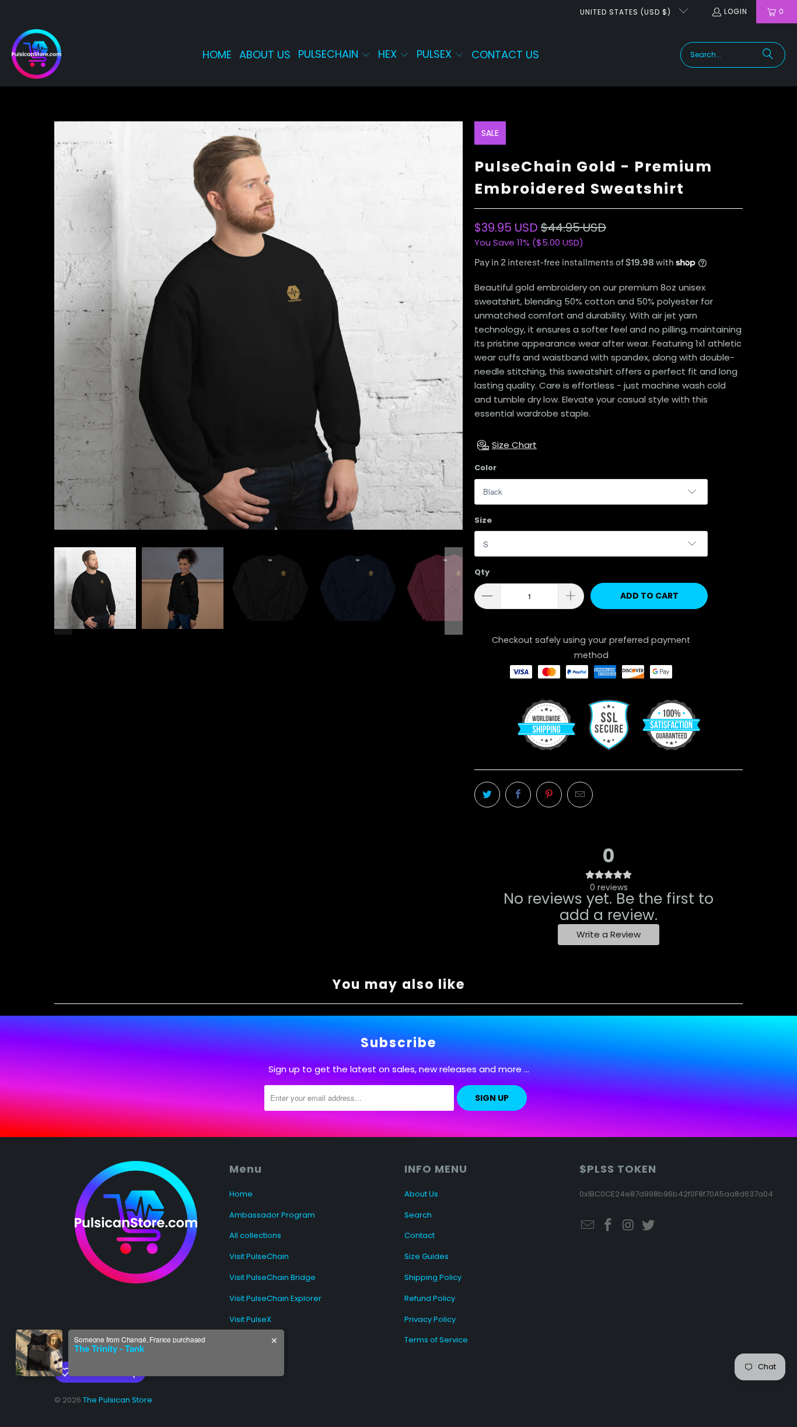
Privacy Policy (430, 1319)
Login (735, 11)
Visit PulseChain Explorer (275, 1298)
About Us (421, 1193)
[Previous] (63, 325)
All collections (255, 1235)
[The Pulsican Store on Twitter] (649, 1225)
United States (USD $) (626, 12)
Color (485, 467)
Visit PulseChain (259, 1256)
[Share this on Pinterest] (549, 794)
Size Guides (426, 1256)
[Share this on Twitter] (487, 794)
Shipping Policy (433, 1277)
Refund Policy (429, 1298)
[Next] (454, 325)
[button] (334, 55)
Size (483, 520)
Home (241, 1193)
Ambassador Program (272, 1214)
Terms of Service (436, 1339)
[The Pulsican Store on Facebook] (608, 1225)
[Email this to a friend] (580, 794)
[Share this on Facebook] (518, 794)
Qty (482, 572)
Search (418, 1214)
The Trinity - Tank (109, 1348)
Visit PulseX (250, 1319)
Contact (419, 1235)
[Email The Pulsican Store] (588, 1225)
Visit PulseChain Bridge (272, 1277)
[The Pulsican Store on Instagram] (628, 1225)
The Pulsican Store (117, 1399)
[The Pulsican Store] (36, 55)
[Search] (767, 55)
